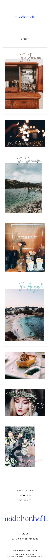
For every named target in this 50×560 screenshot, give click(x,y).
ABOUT (25, 534)
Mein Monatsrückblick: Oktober (25, 246)
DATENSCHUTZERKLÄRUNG (25, 539)
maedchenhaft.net (25, 17)
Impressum (37, 556)
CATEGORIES (25, 500)
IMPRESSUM (25, 495)
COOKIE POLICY (25, 491)
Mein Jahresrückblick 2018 (25, 132)
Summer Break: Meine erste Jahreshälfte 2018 (25, 401)
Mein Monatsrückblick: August (25, 310)
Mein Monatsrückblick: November (25, 183)
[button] (25, 3)
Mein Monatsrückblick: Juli (25, 364)
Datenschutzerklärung (19, 556)
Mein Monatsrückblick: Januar (25, 80)
